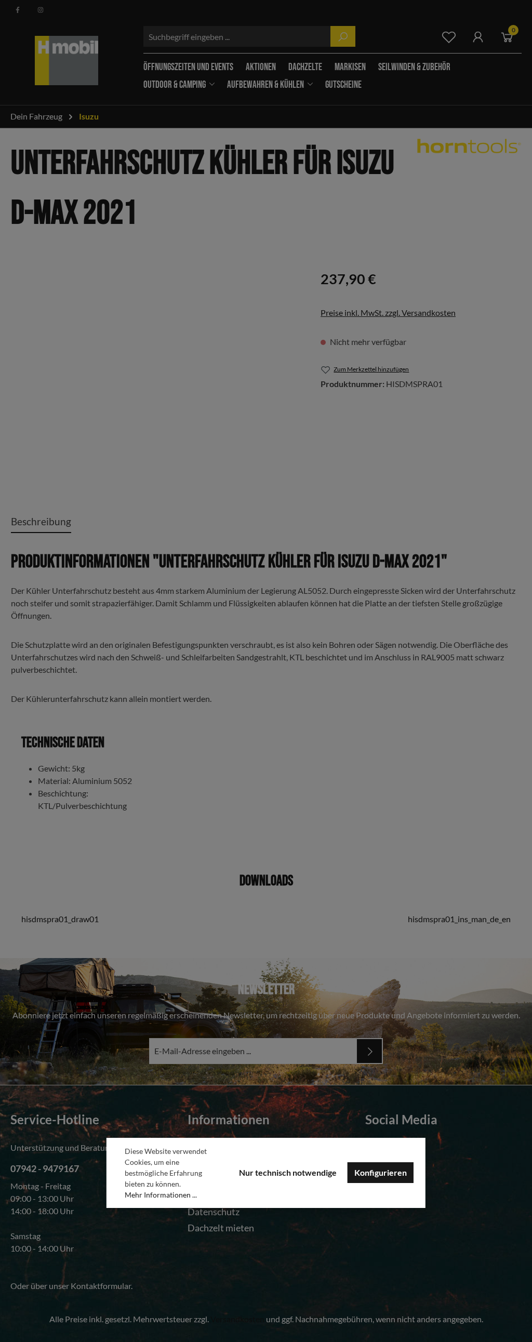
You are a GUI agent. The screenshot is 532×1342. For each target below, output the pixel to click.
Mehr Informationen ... (161, 1194)
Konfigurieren (380, 1172)
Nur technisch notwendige (288, 1172)
